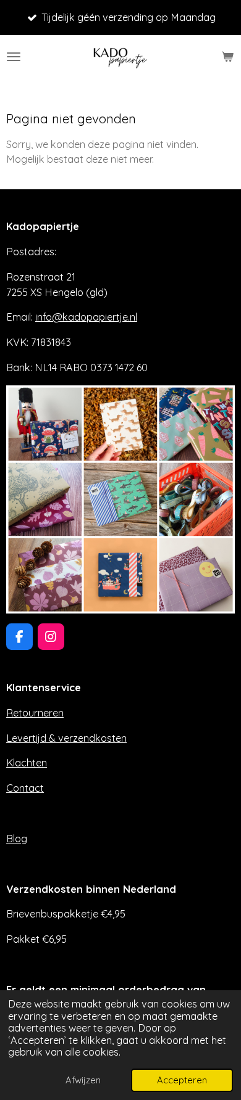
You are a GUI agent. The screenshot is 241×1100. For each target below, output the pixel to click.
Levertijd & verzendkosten (66, 738)
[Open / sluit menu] (13, 56)
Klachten (26, 763)
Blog (16, 838)
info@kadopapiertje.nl (86, 317)
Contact (25, 788)
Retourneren (35, 713)
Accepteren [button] (182, 1080)
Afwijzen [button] (83, 1080)
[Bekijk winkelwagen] (227, 56)
